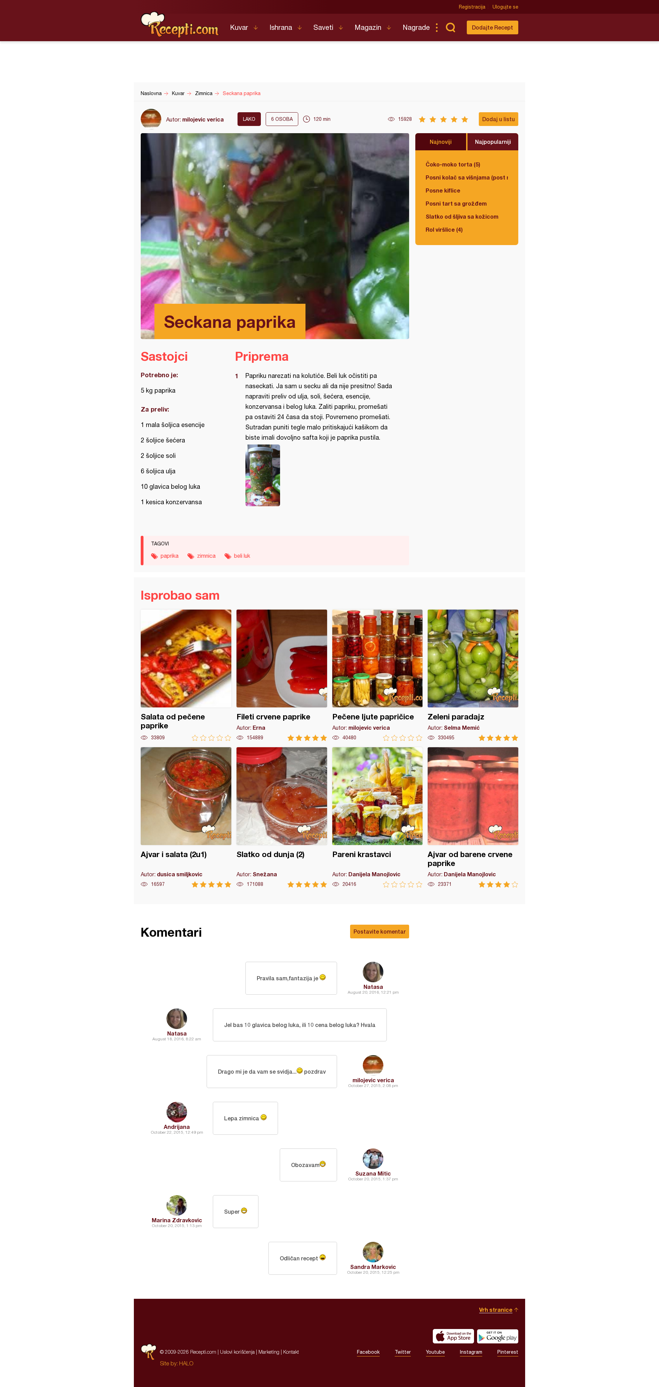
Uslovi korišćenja (237, 1352)
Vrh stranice (495, 1309)
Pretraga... (450, 27)
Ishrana (280, 27)
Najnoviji (441, 141)
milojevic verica (203, 119)
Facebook (368, 1352)
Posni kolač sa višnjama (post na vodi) (467, 177)
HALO (186, 1363)
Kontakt (291, 1352)
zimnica (206, 556)
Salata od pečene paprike (186, 675)
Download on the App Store (453, 1336)
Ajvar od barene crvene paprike (473, 817)
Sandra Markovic (373, 1266)
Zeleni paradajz (473, 675)
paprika (169, 556)
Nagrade (416, 27)
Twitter (403, 1352)
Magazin (368, 27)
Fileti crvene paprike (281, 675)
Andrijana (177, 1126)
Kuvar (239, 27)
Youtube (435, 1352)
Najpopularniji (493, 141)
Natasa (373, 986)
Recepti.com (180, 24)
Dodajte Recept (492, 27)
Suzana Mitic (373, 1173)
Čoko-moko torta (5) (453, 164)
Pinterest (507, 1352)
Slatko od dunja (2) (281, 817)
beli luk (242, 556)
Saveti (323, 27)
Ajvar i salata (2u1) (186, 817)
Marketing (268, 1352)
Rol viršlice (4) (444, 229)
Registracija (472, 7)
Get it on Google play (497, 1336)
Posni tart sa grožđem (456, 203)
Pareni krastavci (377, 817)
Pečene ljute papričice (377, 675)
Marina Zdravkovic (177, 1220)
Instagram (471, 1352)
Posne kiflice (443, 190)
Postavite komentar (380, 931)
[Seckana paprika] (318, 475)
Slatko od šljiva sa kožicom (462, 216)
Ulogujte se (505, 7)
